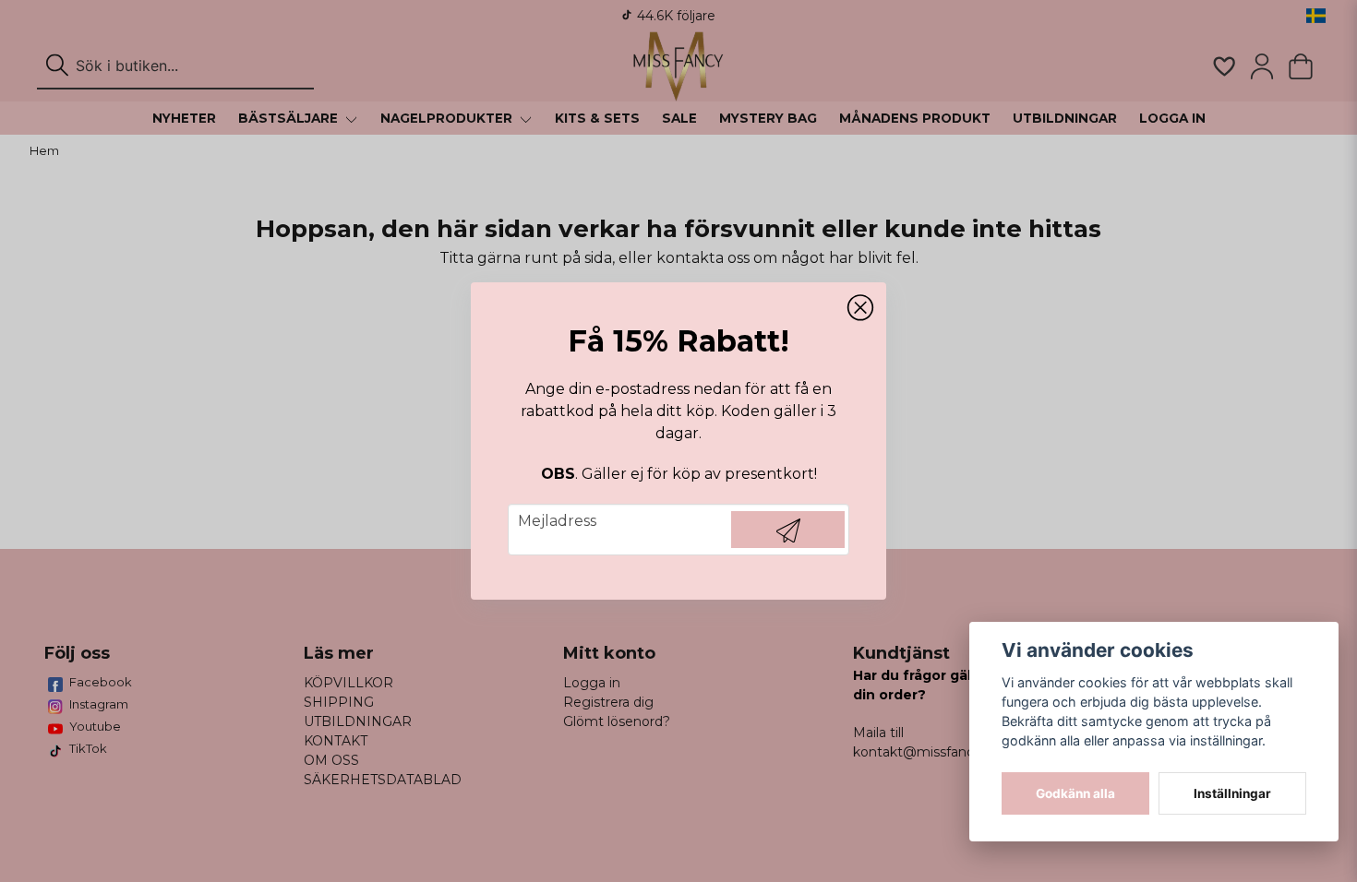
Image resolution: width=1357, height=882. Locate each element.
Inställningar (1232, 793)
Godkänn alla (1075, 793)
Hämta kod (788, 529)
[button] (860, 308)
